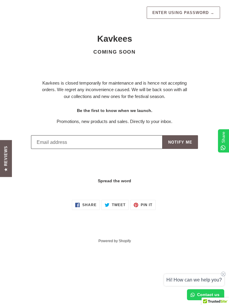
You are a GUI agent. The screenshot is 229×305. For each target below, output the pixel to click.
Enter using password (183, 12)
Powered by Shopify (114, 241)
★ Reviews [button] (6, 158)
